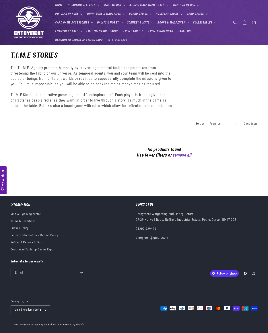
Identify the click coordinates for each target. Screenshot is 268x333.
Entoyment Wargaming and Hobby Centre (41, 324)
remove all (182, 155)
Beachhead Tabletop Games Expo (32, 249)
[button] (83, 5)
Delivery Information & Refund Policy (34, 235)
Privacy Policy (20, 228)
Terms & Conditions (23, 221)
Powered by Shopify (73, 324)
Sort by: (200, 123)
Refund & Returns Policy (26, 242)
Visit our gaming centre (26, 214)
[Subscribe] (81, 273)
